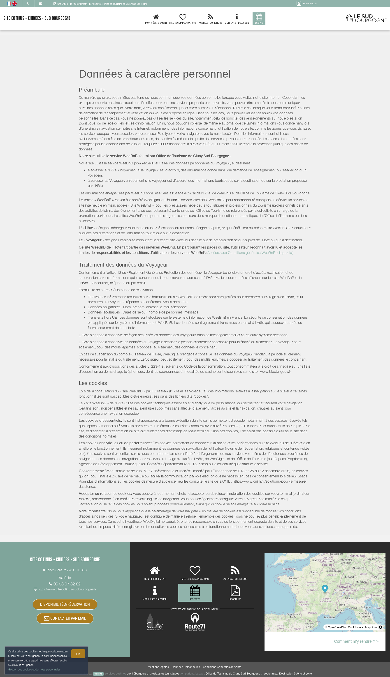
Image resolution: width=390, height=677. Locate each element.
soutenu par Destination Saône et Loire (288, 673)
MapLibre (371, 627)
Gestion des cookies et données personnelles (34, 669)
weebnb (98, 674)
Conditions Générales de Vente (222, 667)
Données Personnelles (186, 667)
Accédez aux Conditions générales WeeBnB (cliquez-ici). (250, 253)
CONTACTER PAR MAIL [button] (67, 618)
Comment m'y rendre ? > (356, 641)
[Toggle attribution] (380, 627)
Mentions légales (158, 667)
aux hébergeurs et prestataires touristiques (153, 673)
